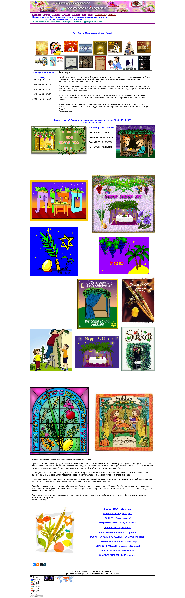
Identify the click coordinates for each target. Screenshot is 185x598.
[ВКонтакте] (34, 564)
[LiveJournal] (44, 564)
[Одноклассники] (37, 564)
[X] (41, 564)
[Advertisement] (78, 167)
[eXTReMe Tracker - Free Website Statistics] (46, 580)
